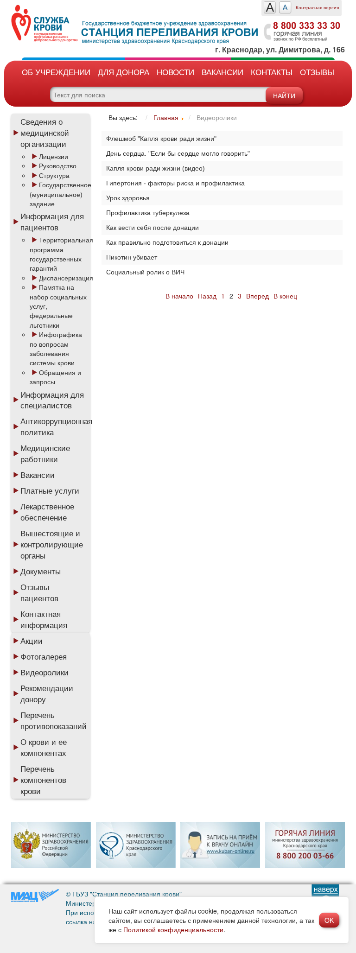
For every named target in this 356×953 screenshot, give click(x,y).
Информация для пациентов (52, 221)
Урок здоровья (128, 198)
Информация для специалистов (52, 400)
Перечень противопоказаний (53, 720)
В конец (285, 295)
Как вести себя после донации (152, 227)
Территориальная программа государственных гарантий (61, 254)
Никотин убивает (131, 257)
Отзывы (317, 71)
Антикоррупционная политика (55, 426)
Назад (207, 295)
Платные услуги (49, 490)
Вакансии (222, 71)
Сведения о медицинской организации (44, 132)
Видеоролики (44, 672)
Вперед (257, 295)
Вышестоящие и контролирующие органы (51, 544)
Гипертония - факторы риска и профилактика (175, 183)
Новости (175, 71)
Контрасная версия (317, 7)
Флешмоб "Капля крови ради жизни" (161, 138)
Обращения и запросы (55, 377)
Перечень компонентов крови (43, 779)
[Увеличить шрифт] (270, 7)
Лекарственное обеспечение (47, 512)
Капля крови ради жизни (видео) (155, 168)
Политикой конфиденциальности (173, 929)
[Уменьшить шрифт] (285, 7)
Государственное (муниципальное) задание (60, 194)
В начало (179, 295)
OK (329, 920)
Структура (54, 175)
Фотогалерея (43, 656)
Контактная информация (43, 619)
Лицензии (53, 156)
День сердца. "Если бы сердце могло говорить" (178, 153)
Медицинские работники (45, 453)
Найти (284, 95)
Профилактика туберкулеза (148, 212)
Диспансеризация (66, 277)
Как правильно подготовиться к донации (167, 242)
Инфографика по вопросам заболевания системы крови (56, 348)
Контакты (271, 71)
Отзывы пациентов (39, 592)
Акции (31, 640)
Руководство (57, 165)
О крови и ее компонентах (43, 747)
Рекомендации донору (46, 693)
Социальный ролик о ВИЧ (145, 272)
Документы (40, 571)
